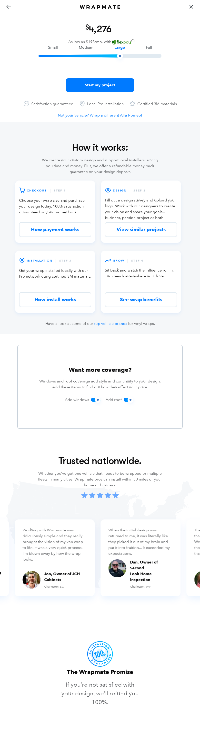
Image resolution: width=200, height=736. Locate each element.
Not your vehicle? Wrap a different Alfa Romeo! (100, 115)
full (149, 47)
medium (86, 47)
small (53, 47)
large (120, 47)
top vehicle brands (110, 323)
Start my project (100, 85)
